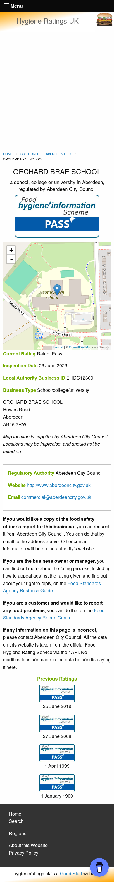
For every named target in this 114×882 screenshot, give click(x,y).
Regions (17, 833)
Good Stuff (71, 873)
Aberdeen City (58, 153)
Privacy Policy (23, 852)
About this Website (28, 845)
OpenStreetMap (80, 347)
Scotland (29, 153)
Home (8, 153)
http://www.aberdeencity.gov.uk (59, 485)
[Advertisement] (57, 91)
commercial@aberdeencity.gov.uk (56, 497)
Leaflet (58, 347)
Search (16, 821)
